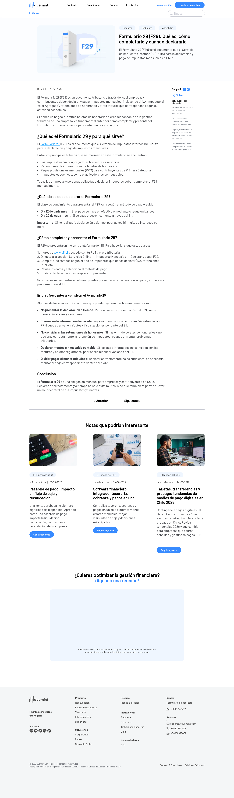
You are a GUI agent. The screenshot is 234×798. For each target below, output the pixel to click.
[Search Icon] (186, 13)
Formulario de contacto (179, 702)
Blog (123, 731)
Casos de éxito (83, 743)
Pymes (78, 739)
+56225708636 (178, 728)
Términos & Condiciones (171, 765)
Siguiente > (132, 401)
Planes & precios (130, 702)
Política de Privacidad (195, 765)
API (122, 744)
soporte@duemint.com (183, 723)
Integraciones (83, 716)
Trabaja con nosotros (132, 726)
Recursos (126, 722)
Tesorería (80, 712)
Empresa (126, 717)
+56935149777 (178, 708)
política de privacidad (134, 649)
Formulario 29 (50, 144)
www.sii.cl (61, 252)
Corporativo (82, 734)
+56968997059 (178, 733)
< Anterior (101, 401)
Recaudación (82, 702)
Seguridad (81, 721)
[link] (53, 486)
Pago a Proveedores (86, 707)
